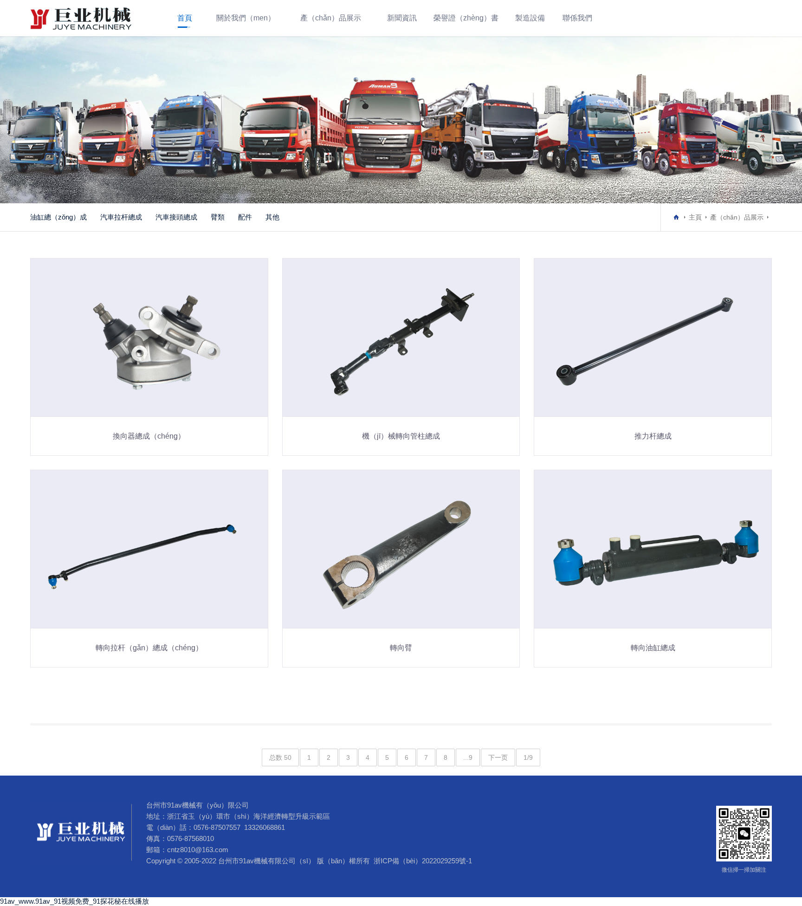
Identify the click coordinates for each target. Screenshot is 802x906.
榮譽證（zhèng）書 (465, 18)
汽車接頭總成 (176, 217)
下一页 (498, 757)
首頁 (184, 18)
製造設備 (530, 18)
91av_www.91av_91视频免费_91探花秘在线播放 (74, 901)
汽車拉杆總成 (121, 217)
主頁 (695, 217)
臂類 (218, 217)
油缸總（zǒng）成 (58, 217)
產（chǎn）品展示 (330, 18)
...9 (467, 757)
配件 (245, 217)
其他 (272, 217)
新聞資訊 (402, 18)
